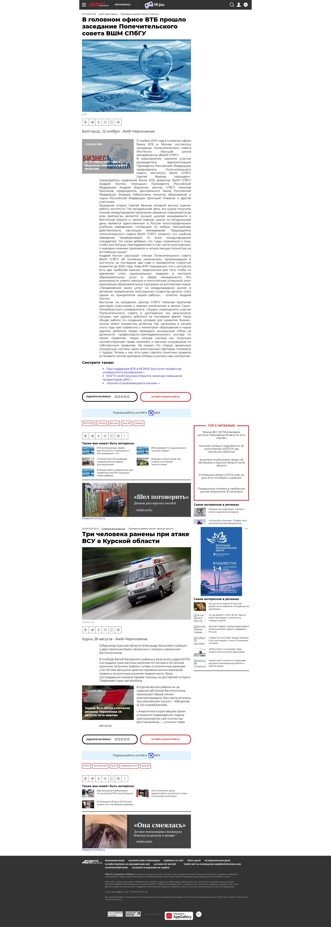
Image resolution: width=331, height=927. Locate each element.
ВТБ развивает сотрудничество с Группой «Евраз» (169, 449)
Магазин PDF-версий (165, 864)
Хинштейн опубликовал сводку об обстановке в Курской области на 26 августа (221, 462)
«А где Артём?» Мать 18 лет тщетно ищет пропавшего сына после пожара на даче (227, 618)
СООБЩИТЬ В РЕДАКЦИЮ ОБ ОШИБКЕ (150, 868)
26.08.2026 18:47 (90, 528)
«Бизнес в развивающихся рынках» (132, 383)
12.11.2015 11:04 (89, 14)
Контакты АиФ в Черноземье (144, 861)
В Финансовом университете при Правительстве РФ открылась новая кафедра (115, 473)
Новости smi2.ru (93, 518)
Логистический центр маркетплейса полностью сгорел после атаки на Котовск (169, 793)
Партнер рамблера (152, 914)
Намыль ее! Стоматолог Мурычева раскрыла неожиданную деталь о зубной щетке (227, 663)
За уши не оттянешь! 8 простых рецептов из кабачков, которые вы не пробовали (229, 606)
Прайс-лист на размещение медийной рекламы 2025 (212, 864)
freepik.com (88, 622)
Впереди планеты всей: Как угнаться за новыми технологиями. (166, 462)
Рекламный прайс (115, 861)
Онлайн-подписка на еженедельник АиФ (127, 864)
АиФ (84, 114)
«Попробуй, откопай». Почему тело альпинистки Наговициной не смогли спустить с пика (228, 523)
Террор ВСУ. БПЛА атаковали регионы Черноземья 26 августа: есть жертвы (221, 435)
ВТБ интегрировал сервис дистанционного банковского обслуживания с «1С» (113, 451)
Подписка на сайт (173, 861)
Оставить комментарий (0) (165, 397)
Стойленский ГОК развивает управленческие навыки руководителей (112, 462)
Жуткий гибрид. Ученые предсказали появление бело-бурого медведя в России (229, 629)
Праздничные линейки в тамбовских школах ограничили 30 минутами (221, 490)
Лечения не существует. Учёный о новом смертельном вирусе (227, 510)
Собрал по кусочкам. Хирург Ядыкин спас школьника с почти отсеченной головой (229, 640)
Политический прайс (116, 868)
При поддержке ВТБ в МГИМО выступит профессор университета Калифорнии (142, 370)
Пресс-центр (194, 861)
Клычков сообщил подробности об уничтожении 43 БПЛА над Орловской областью (221, 449)
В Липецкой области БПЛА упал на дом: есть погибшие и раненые (221, 476)
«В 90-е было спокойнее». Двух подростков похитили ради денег (227, 650)
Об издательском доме (217, 861)
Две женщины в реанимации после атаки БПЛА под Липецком (115, 792)
